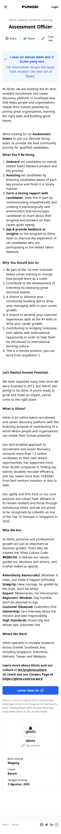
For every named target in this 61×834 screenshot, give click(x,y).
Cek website (32, 745)
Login (54, 7)
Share (13, 38)
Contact (15, 824)
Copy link (51, 38)
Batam (30, 76)
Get (8, 229)
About (6, 824)
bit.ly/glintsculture (32, 670)
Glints (30, 741)
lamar (50, 67)
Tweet (31, 38)
